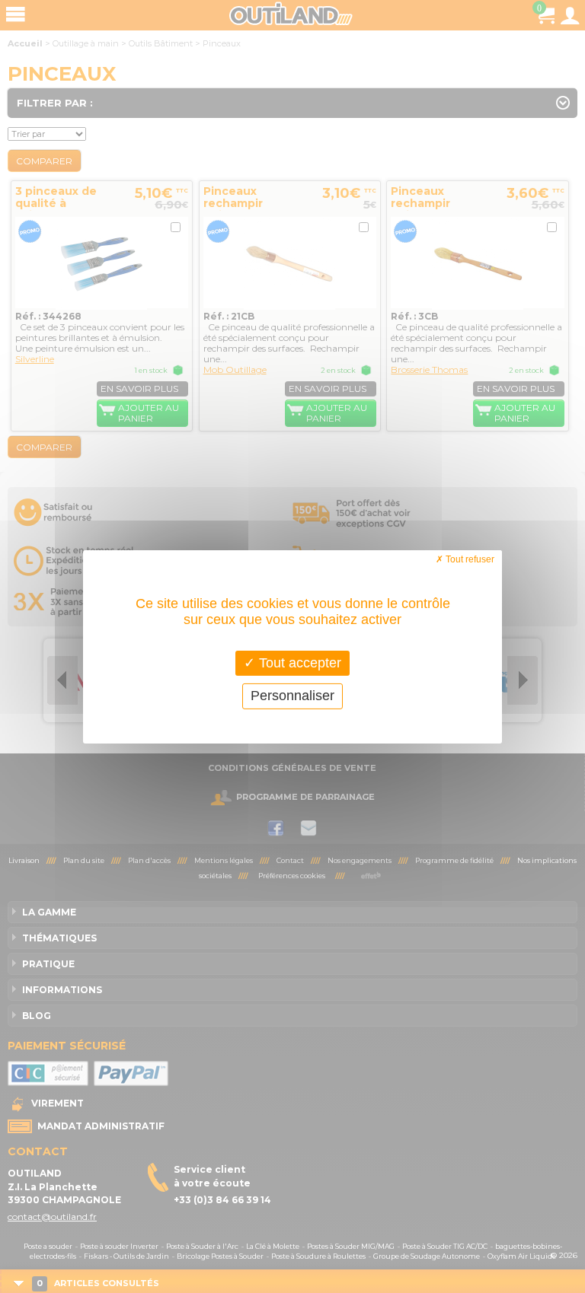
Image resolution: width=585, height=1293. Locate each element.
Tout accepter (298, 662)
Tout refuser (468, 558)
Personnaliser (292, 695)
